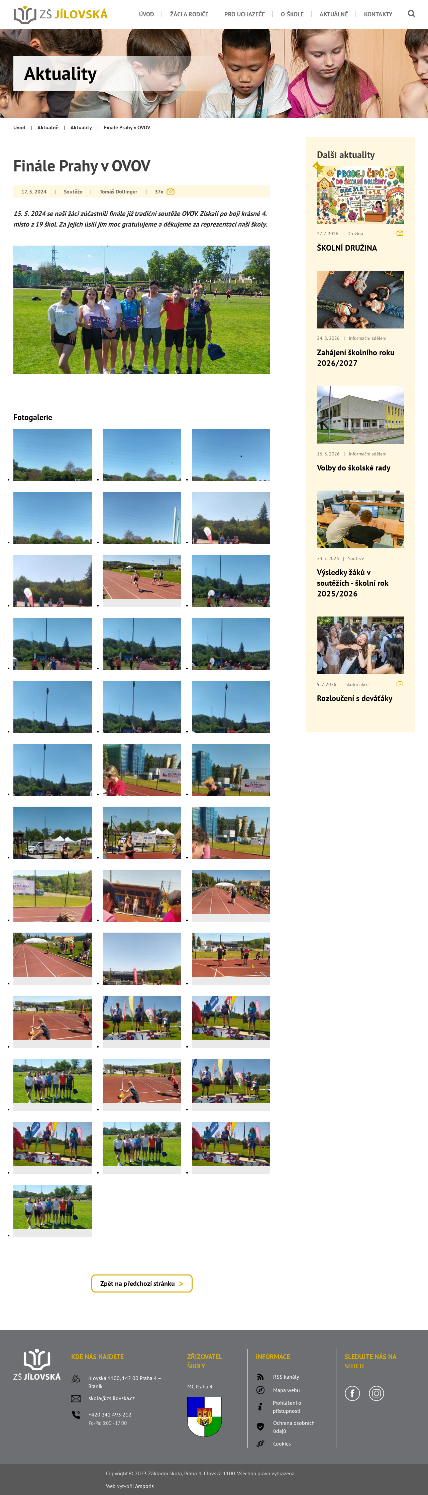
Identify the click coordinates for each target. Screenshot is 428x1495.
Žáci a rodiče (189, 14)
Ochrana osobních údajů (294, 1426)
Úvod (146, 14)
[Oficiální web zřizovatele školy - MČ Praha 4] (204, 1435)
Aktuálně (334, 14)
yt (122, 1486)
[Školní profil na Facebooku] (352, 1399)
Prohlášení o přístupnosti (287, 1406)
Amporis (144, 1486)
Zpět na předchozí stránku (137, 1283)
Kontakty (378, 14)
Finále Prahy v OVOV (127, 127)
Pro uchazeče (244, 14)
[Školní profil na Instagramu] (376, 1399)
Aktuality (81, 127)
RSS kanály (286, 1376)
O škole (292, 14)
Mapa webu (286, 1390)
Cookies (282, 1443)
